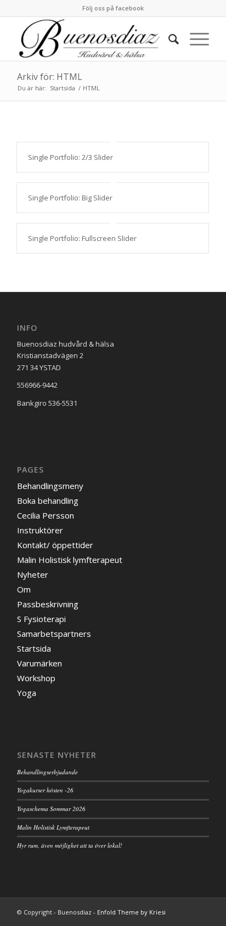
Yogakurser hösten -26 (45, 790)
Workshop (36, 677)
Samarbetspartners (54, 633)
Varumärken (39, 663)
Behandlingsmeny (50, 485)
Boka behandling (47, 500)
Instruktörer (40, 530)
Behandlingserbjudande (47, 772)
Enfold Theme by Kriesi (131, 912)
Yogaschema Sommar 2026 (51, 808)
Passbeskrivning (47, 604)
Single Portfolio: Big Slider (70, 198)
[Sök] (168, 39)
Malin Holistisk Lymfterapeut (53, 827)
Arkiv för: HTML (49, 77)
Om (24, 589)
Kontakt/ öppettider (55, 544)
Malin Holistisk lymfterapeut (69, 559)
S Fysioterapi (41, 618)
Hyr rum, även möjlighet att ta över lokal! (69, 845)
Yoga (26, 692)
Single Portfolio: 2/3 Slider (70, 157)
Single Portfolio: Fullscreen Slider (82, 238)
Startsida (34, 648)
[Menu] (194, 39)
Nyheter (32, 574)
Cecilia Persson (45, 515)
